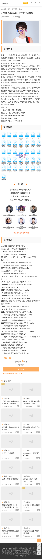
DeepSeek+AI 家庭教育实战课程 (31, 454)
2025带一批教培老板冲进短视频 (10, 428)
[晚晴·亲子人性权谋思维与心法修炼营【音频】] (31, 389)
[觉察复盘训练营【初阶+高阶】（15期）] (31, 467)
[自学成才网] (5, 3)
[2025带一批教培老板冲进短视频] (10, 415)
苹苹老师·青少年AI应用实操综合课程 (31, 428)
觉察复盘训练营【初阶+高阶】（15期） (30, 480)
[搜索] (32, 3)
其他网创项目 (7, 476)
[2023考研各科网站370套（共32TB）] (31, 493)
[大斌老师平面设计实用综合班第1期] (31, 519)
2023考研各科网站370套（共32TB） (31, 506)
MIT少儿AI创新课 (8, 453)
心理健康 (26, 476)
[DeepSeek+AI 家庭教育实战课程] (31, 441)
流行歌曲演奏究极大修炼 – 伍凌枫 (10, 532)
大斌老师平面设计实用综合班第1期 (31, 532)
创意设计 (26, 528)
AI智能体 (6, 398)
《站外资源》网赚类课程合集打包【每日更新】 (10, 402)
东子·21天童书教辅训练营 (10, 479)
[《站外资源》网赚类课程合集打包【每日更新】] (10, 389)
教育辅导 (17, 17)
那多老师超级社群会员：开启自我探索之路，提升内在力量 (10, 506)
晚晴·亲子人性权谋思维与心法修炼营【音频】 (31, 402)
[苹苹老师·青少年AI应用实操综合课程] (31, 415)
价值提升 (26, 502)
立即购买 (21, 369)
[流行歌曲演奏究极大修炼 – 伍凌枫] (10, 519)
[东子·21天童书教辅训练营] (10, 467)
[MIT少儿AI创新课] (10, 441)
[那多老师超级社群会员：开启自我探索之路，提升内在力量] (10, 493)
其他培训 (6, 528)
